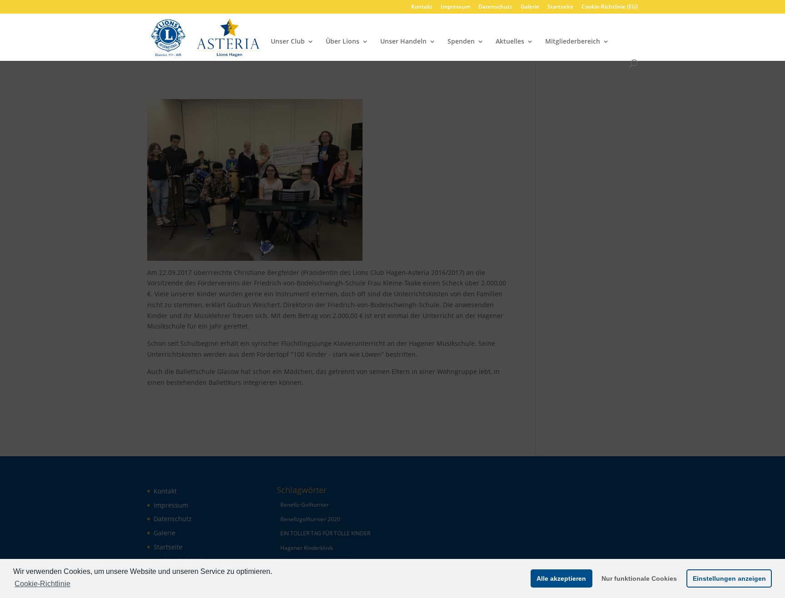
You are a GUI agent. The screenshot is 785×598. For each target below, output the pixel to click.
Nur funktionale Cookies (639, 578)
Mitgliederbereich (572, 41)
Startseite (560, 7)
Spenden (461, 41)
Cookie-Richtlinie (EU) (609, 7)
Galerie (530, 7)
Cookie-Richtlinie (42, 584)
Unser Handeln (403, 41)
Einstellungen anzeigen (729, 578)
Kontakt (421, 7)
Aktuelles (510, 41)
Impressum (455, 7)
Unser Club (288, 41)
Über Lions (342, 41)
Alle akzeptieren (561, 578)
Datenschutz (495, 7)
